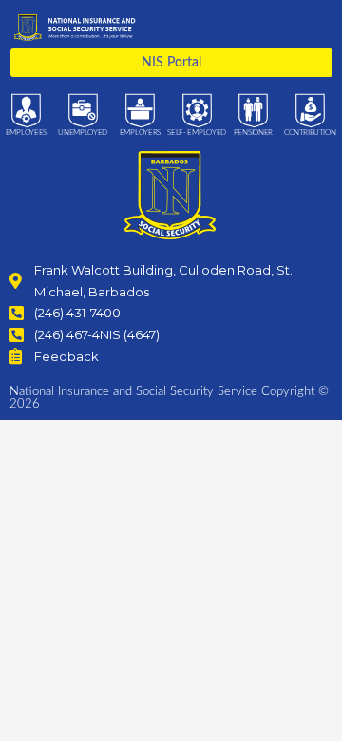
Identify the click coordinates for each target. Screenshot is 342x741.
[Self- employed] (197, 110)
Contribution (309, 133)
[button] (320, 27)
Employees (26, 133)
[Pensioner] (253, 110)
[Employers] (140, 110)
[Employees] (26, 110)
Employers (140, 133)
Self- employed (196, 133)
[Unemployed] (83, 110)
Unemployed (82, 133)
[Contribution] (310, 110)
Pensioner (253, 133)
